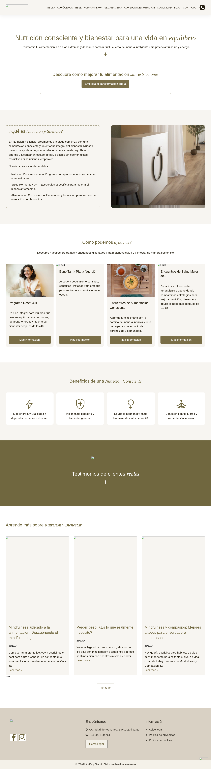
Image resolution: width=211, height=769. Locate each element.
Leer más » (16, 669)
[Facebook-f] (13, 737)
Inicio (51, 7)
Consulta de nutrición (139, 7)
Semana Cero (113, 7)
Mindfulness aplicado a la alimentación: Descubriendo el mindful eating (33, 632)
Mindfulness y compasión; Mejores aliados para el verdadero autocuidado (173, 632)
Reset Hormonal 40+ (88, 7)
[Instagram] (22, 737)
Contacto (189, 7)
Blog (177, 7)
